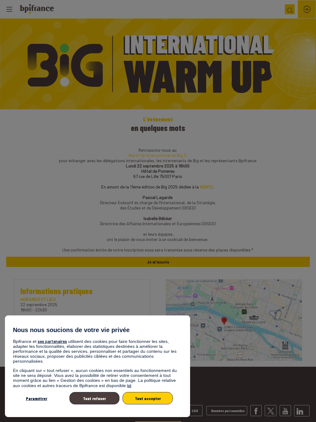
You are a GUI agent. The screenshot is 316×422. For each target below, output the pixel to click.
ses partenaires (52, 341)
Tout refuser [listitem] (94, 398)
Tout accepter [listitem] (148, 398)
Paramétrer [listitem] (36, 398)
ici (129, 385)
